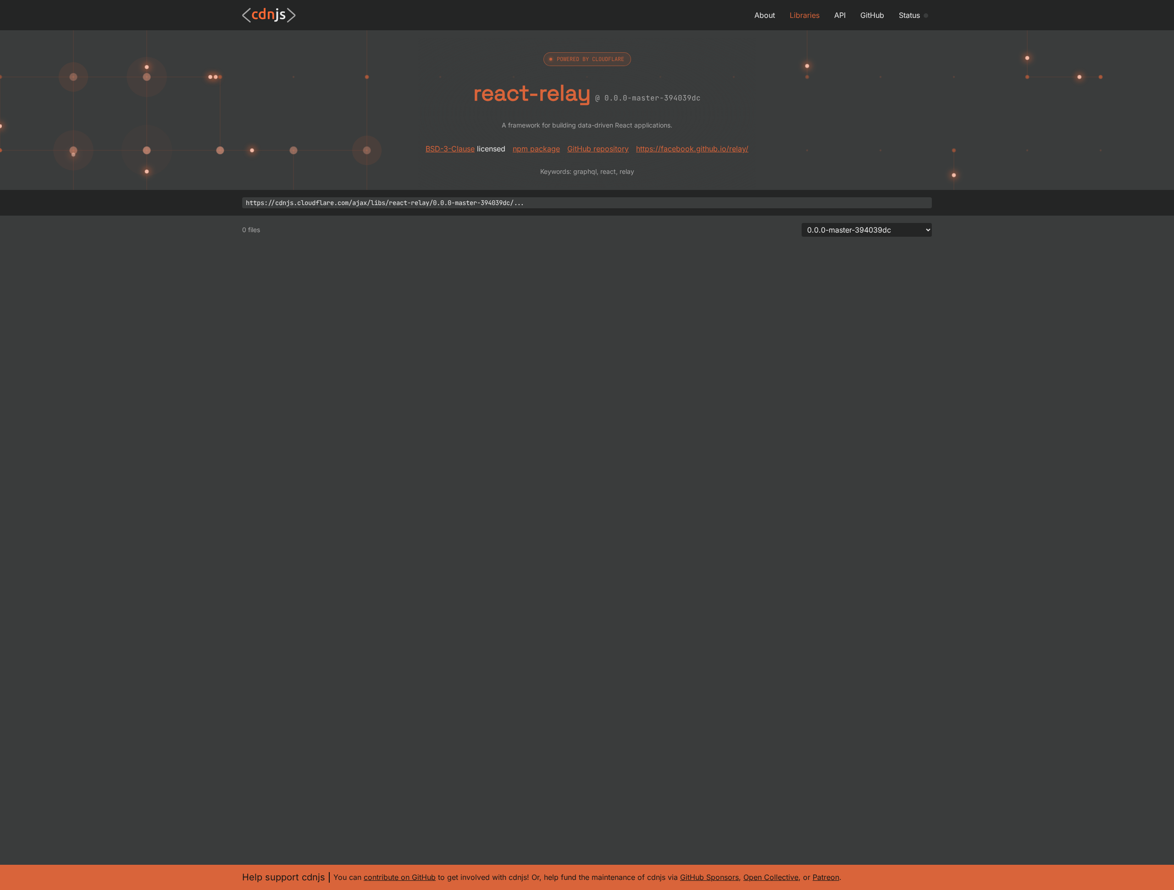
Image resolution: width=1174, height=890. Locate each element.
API (840, 15)
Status (909, 15)
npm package (536, 148)
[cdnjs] (269, 15)
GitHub (872, 15)
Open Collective (770, 877)
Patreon (826, 877)
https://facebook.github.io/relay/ (692, 148)
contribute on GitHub (400, 877)
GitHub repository (598, 148)
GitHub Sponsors (709, 877)
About (764, 15)
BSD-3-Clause (450, 148)
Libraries (805, 15)
